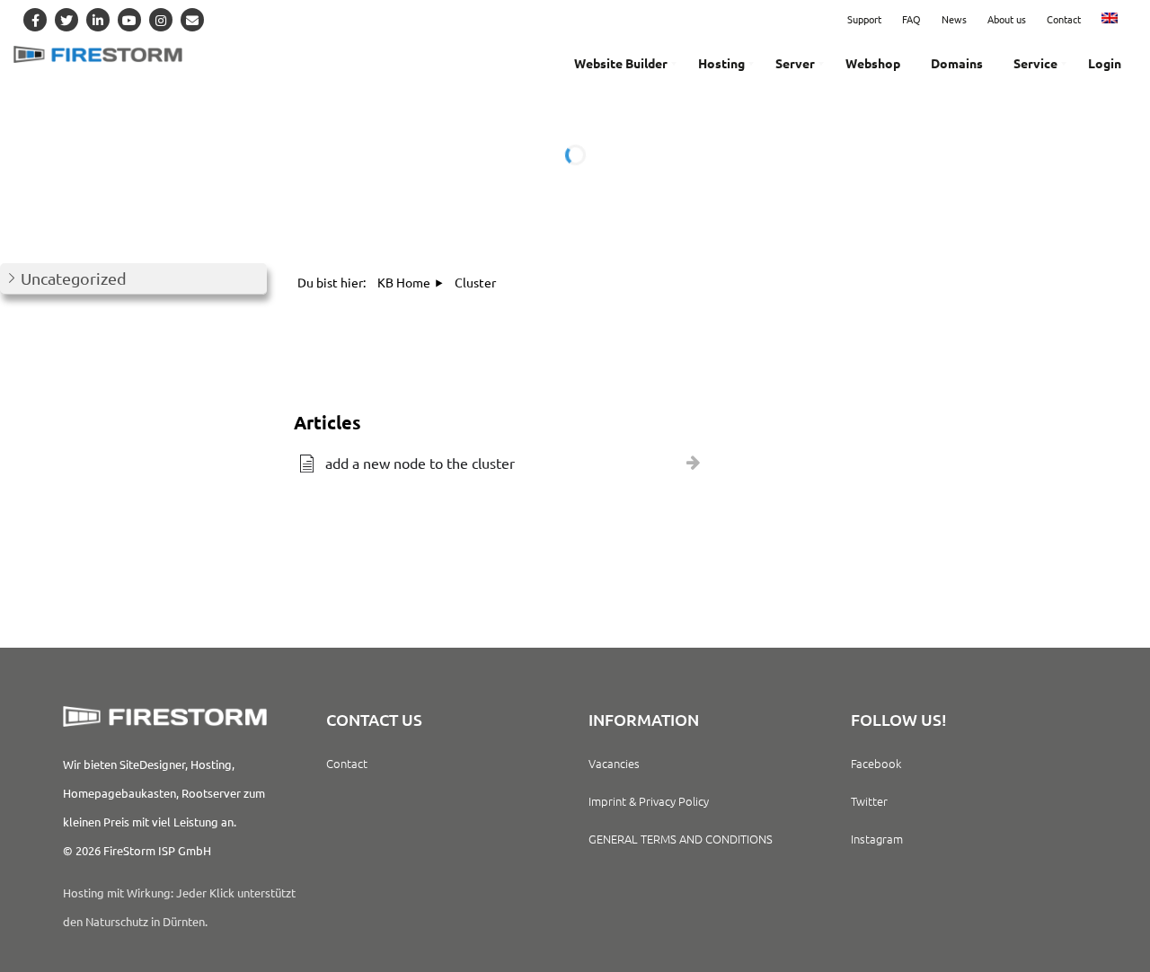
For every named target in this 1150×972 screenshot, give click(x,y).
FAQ (911, 19)
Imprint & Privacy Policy (648, 800)
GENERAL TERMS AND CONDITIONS (680, 838)
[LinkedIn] (98, 19)
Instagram (877, 838)
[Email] (192, 19)
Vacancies (614, 763)
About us (1006, 19)
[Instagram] (160, 19)
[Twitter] (66, 19)
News (954, 19)
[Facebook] (35, 19)
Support (864, 19)
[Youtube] (129, 19)
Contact (1064, 19)
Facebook (876, 763)
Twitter (869, 800)
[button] (133, 279)
